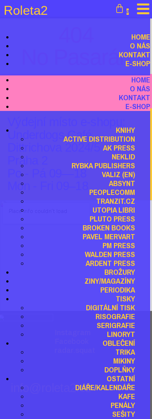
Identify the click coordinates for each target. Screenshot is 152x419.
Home (140, 79)
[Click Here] (143, 9)
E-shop (137, 63)
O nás (140, 88)
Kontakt (134, 97)
